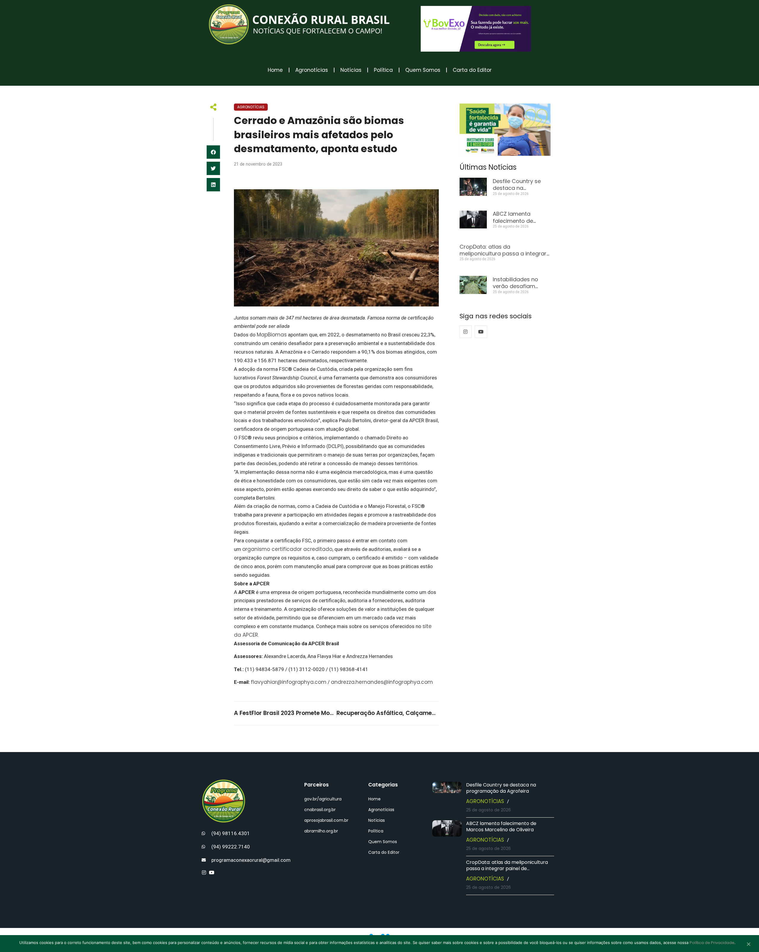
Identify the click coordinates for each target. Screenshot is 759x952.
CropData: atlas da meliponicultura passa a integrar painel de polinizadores (503, 253)
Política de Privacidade (712, 942)
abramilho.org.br (321, 831)
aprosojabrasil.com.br (326, 820)
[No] (748, 944)
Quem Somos (422, 70)
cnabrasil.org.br (320, 810)
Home (275, 70)
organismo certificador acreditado (287, 549)
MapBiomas (272, 334)
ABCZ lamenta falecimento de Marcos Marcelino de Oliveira (501, 826)
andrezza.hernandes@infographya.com (382, 682)
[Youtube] (481, 331)
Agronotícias (311, 70)
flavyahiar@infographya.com (288, 682)
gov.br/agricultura (323, 799)
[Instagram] (466, 331)
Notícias (350, 70)
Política (383, 70)
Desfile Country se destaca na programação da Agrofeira (501, 787)
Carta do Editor (472, 70)
